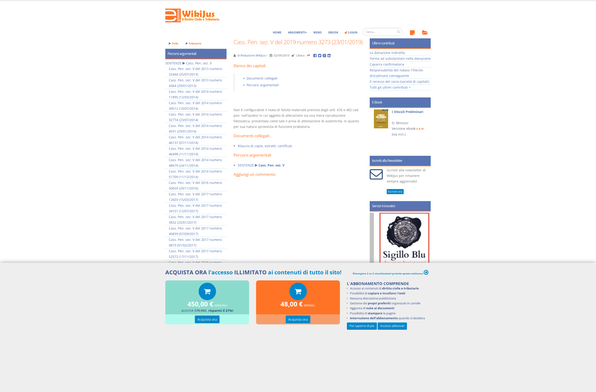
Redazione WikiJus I (253, 55)
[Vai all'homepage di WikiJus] (196, 15)
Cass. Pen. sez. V (271, 165)
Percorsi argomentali (263, 85)
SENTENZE (246, 165)
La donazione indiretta (387, 52)
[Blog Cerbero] (406, 253)
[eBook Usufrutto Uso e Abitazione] (382, 118)
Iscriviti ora (395, 191)
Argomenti (296, 32)
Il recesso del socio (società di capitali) (399, 81)
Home (277, 32)
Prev (375, 130)
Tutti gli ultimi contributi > (390, 87)
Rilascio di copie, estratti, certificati (265, 146)
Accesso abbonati (392, 326)
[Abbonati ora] (207, 292)
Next (425, 130)
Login (352, 32)
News (317, 32)
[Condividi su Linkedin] (329, 55)
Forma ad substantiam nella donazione (400, 58)
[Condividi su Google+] (325, 55)
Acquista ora (207, 319)
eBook (333, 32)
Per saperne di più (361, 326)
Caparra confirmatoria (387, 64)
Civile (174, 43)
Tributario (194, 43)
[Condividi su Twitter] (320, 55)
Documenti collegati (262, 78)
